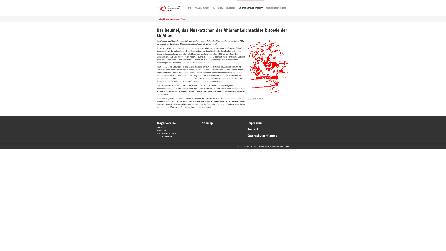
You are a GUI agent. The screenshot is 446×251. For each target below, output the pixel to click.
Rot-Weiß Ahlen (163, 130)
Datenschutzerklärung (262, 136)
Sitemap (207, 123)
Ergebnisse (231, 8)
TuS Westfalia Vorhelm (166, 133)
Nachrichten (218, 8)
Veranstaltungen (202, 8)
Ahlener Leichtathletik (276, 8)
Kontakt (252, 129)
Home (189, 8)
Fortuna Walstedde (164, 136)
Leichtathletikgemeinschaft (251, 8)
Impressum (254, 123)
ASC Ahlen (161, 127)
